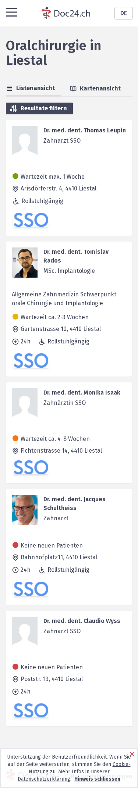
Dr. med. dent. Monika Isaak (81, 392)
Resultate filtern (44, 108)
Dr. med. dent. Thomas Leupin (84, 130)
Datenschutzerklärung (44, 779)
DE (123, 13)
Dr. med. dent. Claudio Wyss (81, 620)
